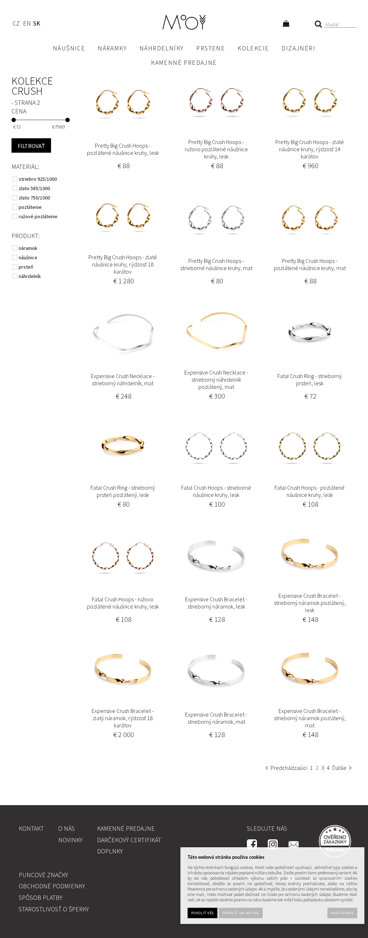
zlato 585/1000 (35, 188)
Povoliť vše (202, 913)
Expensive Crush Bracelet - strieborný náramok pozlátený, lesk (310, 603)
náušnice (28, 257)
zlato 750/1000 (35, 197)
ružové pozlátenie (39, 216)
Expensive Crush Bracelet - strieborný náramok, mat (216, 718)
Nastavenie (342, 913)
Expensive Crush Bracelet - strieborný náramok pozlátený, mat (310, 718)
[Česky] (16, 24)
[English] (26, 24)
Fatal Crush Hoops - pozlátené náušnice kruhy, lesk (310, 491)
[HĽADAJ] (31, 145)
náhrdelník (30, 276)
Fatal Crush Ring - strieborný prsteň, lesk (309, 379)
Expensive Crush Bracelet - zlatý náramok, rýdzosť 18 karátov (123, 718)
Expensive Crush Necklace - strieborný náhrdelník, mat (123, 379)
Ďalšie (339, 767)
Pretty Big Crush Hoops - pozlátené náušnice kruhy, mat (310, 264)
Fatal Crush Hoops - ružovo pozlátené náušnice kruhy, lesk (123, 603)
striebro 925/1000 (38, 179)
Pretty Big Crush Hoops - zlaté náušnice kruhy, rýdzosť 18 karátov (122, 264)
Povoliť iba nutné (240, 913)
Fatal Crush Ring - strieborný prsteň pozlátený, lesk (123, 491)
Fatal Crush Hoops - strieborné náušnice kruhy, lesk (216, 491)
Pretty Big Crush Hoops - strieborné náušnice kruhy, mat (216, 264)
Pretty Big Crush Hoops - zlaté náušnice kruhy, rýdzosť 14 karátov (309, 149)
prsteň (26, 267)
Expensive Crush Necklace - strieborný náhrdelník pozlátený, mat (216, 379)
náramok (28, 248)
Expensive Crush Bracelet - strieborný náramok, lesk (216, 603)
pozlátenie (31, 207)
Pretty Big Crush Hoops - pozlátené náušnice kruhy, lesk (123, 149)
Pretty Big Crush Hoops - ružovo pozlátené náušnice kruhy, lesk (216, 149)
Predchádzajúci (289, 767)
